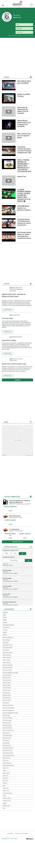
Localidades (5, 5)
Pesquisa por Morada (9, 557)
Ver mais (17, 380)
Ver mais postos (17, 542)
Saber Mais (8, 310)
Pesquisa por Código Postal (10, 550)
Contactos (10, 833)
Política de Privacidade (21, 833)
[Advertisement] (17, 56)
